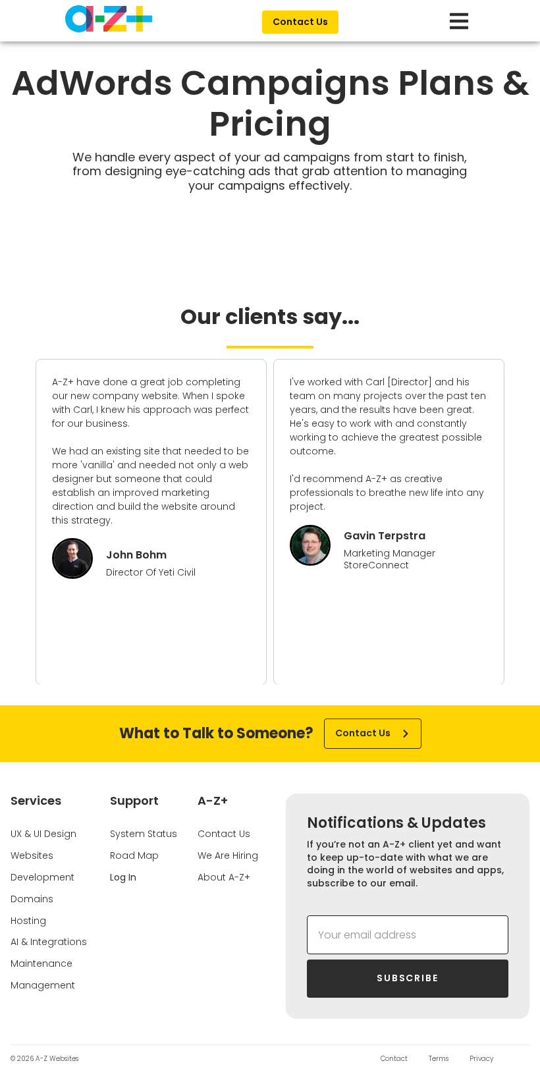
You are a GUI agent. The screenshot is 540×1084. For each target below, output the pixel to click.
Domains (32, 899)
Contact (394, 1059)
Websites (32, 855)
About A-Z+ (224, 877)
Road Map (134, 855)
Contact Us (224, 833)
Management (43, 985)
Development (42, 877)
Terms (438, 1059)
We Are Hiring (228, 855)
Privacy (481, 1059)
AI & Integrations (49, 941)
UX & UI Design (43, 833)
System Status (143, 833)
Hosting (28, 920)
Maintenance (41, 963)
